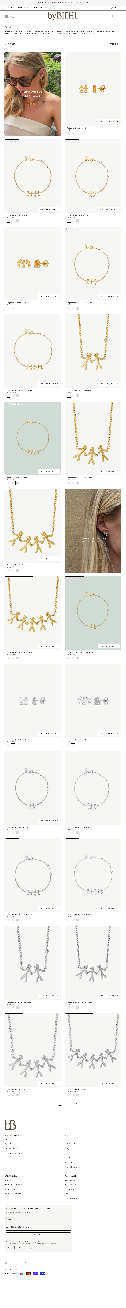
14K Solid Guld (72, 1144)
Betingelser (70, 1180)
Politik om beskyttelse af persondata (20, 1243)
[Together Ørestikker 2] (93, 88)
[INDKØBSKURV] (119, 16)
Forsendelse (71, 1184)
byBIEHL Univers (13, 1194)
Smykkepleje (11, 1148)
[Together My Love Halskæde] (93, 351)
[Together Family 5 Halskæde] (32, 613)
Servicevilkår (41, 1243)
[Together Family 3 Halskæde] (93, 438)
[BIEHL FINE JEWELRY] (93, 531)
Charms (68, 1153)
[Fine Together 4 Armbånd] (32, 438)
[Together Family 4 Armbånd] (32, 176)
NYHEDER (10, 8)
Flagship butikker (13, 1184)
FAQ (7, 1139)
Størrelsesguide (12, 1144)
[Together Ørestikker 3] (32, 263)
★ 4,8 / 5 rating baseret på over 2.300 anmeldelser (63, 2)
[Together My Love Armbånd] (93, 176)
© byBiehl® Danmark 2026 (16, 1269)
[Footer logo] (10, 1125)
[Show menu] (6, 16)
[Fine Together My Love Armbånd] (93, 613)
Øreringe (69, 1139)
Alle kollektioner (73, 1167)
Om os (8, 1180)
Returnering (70, 1189)
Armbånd (69, 1162)
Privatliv (69, 1194)
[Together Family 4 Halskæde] (32, 526)
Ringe (67, 1148)
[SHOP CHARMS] (32, 94)
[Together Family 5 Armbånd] (32, 351)
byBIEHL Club (11, 1189)
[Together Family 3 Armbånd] (93, 263)
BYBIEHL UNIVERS (43, 8)
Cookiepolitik (71, 1198)
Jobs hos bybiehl (13, 1153)
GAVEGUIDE (24, 8)
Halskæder (70, 1158)
